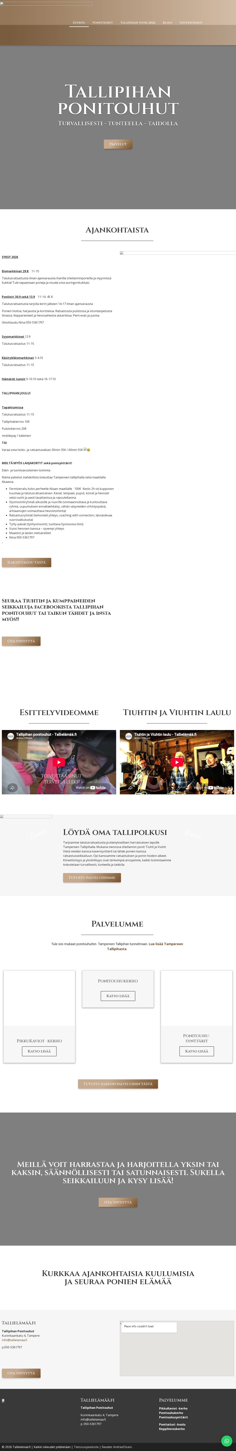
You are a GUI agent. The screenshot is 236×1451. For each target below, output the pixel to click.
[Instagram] (227, 22)
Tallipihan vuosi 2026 (137, 23)
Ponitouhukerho (171, 1413)
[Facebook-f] (218, 22)
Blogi (167, 23)
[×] (226, 1441)
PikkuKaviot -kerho (173, 1408)
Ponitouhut (103, 23)
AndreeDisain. (122, 1447)
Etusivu (79, 23)
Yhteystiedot (191, 23)
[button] (118, 144)
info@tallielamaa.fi (14, 1340)
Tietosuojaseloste (86, 1447)
